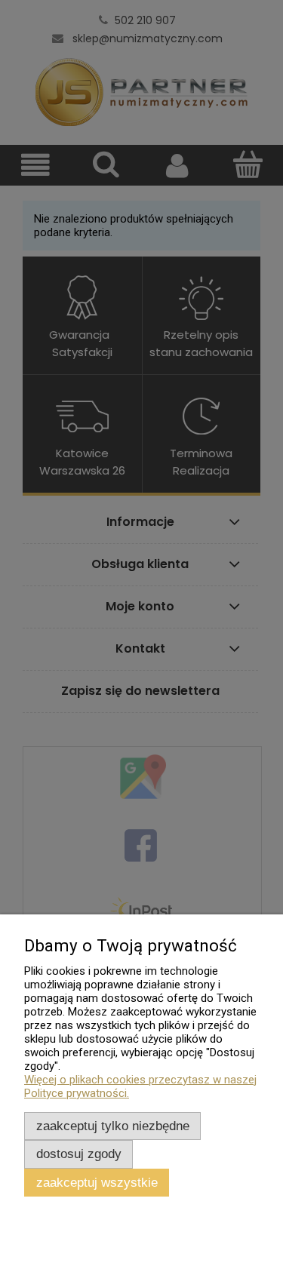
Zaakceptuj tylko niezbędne (112, 1125)
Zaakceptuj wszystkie (97, 1182)
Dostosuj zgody (79, 1153)
